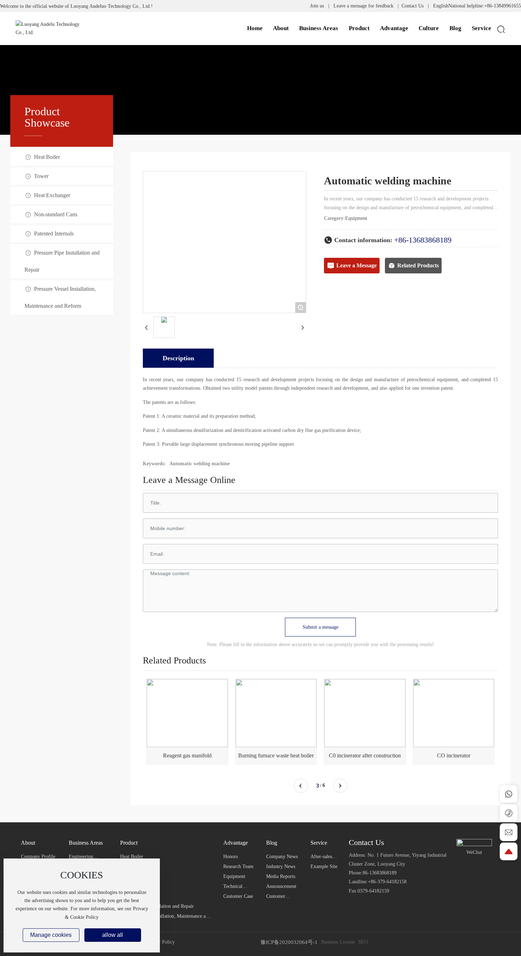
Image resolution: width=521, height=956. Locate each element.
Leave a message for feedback (363, 6)
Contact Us (413, 6)
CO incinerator (453, 755)
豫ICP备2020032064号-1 (289, 942)
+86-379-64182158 (387, 881)
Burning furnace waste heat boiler (276, 755)
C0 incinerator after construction (365, 755)
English (440, 6)
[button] (301, 786)
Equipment (356, 218)
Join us (317, 6)
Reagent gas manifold (187, 755)
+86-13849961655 (502, 6)
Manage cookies (51, 935)
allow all (112, 935)
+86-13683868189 (423, 239)
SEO (363, 942)
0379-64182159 (373, 891)
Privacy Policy (160, 942)
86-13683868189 (380, 873)
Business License (338, 942)
